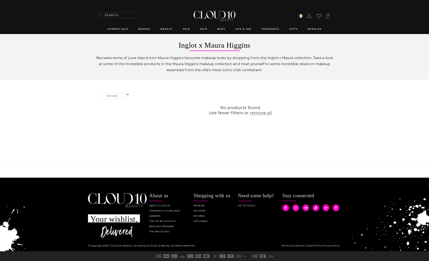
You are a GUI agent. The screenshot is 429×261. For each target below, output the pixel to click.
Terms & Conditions (292, 245)
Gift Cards (201, 221)
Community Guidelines (164, 211)
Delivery (200, 211)
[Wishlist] (319, 15)
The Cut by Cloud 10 (162, 221)
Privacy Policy (331, 245)
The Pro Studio (159, 231)
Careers (154, 216)
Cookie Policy (314, 245)
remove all (261, 112)
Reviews (199, 205)
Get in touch (246, 205)
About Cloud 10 (159, 205)
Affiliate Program (161, 226)
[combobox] (116, 15)
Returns (199, 216)
